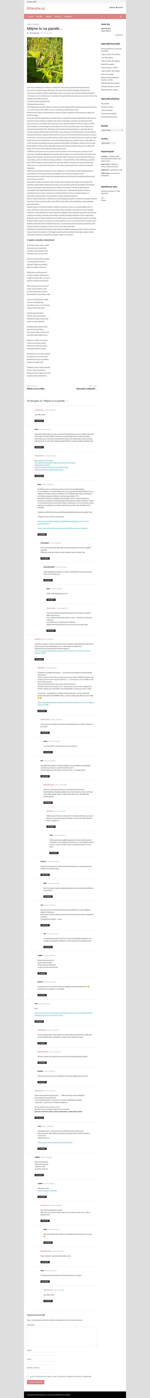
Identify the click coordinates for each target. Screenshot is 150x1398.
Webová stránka (33, 1368)
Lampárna (68, 16)
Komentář (31, 1325)
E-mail (29, 1359)
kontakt (120, 7)
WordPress (60, 1395)
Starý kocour (39, 410)
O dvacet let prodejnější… (109, 114)
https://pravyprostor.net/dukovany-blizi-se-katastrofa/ (55, 1142)
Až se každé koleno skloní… (109, 117)
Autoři (39, 16)
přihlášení (112, 7)
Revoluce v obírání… (112, 68)
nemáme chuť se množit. (45, 461)
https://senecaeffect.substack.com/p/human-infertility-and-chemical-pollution (63, 528)
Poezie (29, 24)
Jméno (29, 1350)
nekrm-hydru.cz (106, 31)
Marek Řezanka (34, 33)
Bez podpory (116, 54)
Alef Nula (38, 639)
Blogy (31, 16)
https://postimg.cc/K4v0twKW (47, 1191)
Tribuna (48, 16)
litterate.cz (36, 8)
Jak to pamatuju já (107, 110)
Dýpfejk (58, 16)
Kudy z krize (105, 164)
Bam (68, 1395)
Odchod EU (105, 170)
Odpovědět (39, 421)
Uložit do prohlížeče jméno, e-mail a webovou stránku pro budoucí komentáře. (61, 1376)
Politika (36, 24)
